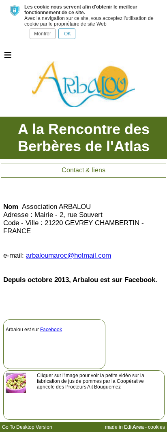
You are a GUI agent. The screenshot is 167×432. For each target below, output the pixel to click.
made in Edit (124, 427)
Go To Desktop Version (27, 427)
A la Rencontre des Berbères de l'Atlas (84, 137)
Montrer (42, 34)
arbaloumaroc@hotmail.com (68, 255)
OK (67, 34)
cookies (156, 427)
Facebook (51, 329)
